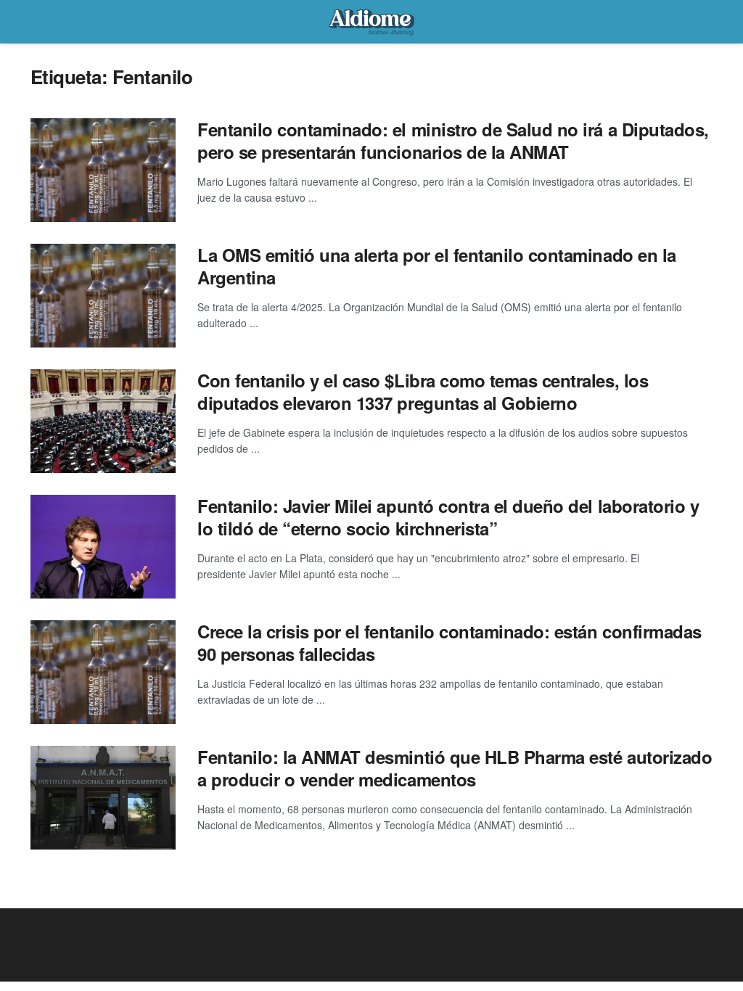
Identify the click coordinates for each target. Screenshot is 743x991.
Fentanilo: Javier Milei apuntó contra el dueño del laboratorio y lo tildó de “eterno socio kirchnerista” (448, 516)
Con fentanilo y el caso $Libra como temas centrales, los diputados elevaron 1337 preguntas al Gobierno (422, 391)
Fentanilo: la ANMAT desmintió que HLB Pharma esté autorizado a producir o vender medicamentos (454, 767)
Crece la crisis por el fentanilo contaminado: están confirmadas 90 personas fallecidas (449, 642)
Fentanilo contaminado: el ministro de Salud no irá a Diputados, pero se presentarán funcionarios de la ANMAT (453, 140)
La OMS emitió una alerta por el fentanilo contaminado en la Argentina (436, 265)
